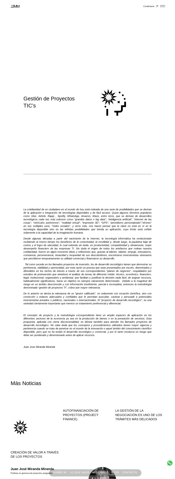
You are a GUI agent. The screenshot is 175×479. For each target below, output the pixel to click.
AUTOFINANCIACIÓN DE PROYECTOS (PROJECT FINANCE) (81, 415)
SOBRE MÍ (60, 472)
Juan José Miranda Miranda (32, 469)
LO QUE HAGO (79, 472)
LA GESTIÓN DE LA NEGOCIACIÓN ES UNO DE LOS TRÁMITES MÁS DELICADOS (138, 415)
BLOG (115, 472)
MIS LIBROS (100, 472)
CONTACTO (129, 472)
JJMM (15, 6)
